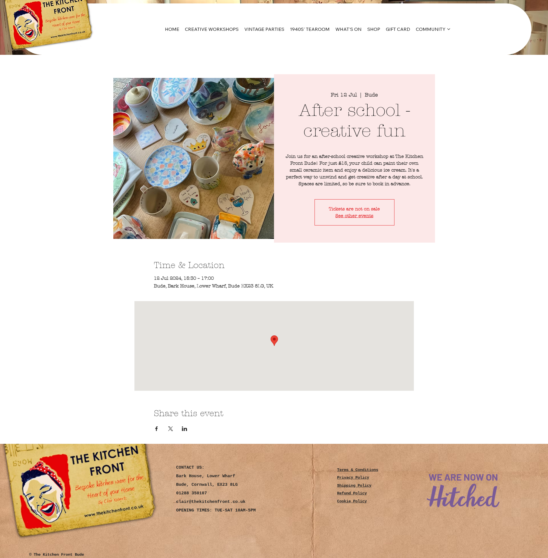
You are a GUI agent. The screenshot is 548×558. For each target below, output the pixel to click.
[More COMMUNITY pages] (448, 29)
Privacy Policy (353, 478)
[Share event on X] (170, 428)
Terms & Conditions (357, 470)
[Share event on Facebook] (156, 428)
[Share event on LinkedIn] (184, 428)
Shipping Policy (354, 486)
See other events (354, 215)
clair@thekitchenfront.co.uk (210, 501)
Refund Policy (352, 493)
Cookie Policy (352, 501)
